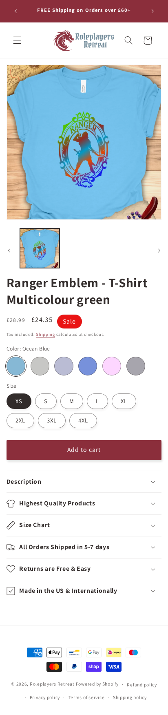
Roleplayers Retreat (52, 684)
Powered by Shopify (97, 684)
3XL (52, 420)
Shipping (45, 334)
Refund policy (142, 684)
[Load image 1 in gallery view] (40, 248)
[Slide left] (9, 250)
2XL (20, 420)
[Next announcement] (152, 11)
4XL (83, 420)
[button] (17, 40)
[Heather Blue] (63, 366)
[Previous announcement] (15, 11)
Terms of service (87, 697)
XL (124, 401)
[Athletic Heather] (40, 366)
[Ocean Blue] (16, 366)
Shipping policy (130, 697)
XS (18, 401)
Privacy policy (45, 697)
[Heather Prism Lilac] (111, 366)
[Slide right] (159, 250)
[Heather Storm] (135, 366)
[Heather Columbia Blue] (87, 366)
